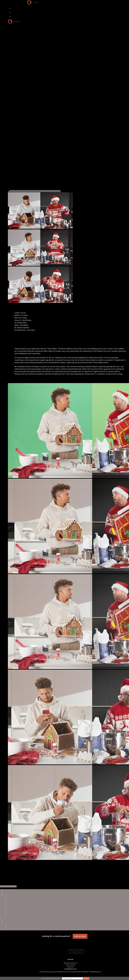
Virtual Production (14, 898)
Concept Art (11, 912)
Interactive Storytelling (15, 917)
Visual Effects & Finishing (16, 900)
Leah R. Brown (12, 930)
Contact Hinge (80, 936)
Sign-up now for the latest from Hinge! (50, 978)
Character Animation (15, 905)
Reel (5, 890)
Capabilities (8, 895)
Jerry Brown (11, 927)
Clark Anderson (13, 925)
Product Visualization (15, 910)
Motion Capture (13, 915)
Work (6, 893)
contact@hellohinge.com (70, 969)
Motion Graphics (13, 908)
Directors (7, 922)
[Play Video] (34, 191)
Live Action (11, 903)
